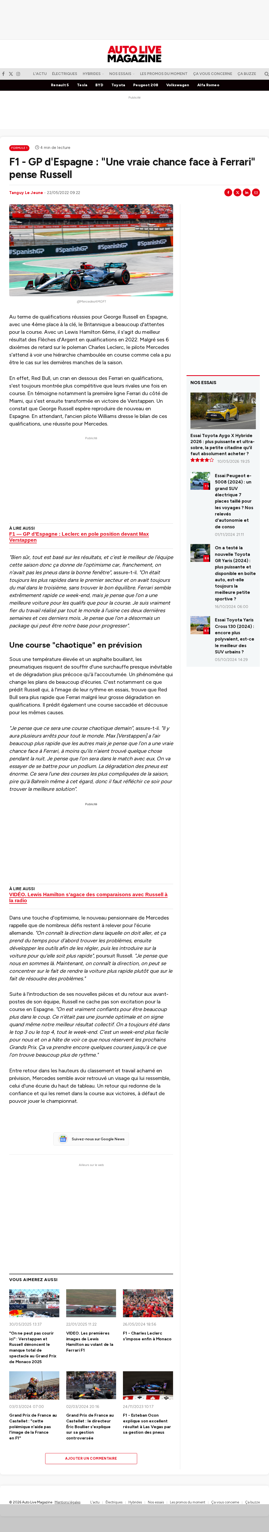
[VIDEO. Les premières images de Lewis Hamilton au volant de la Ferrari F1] (91, 1303)
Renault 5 (60, 85)
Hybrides (92, 74)
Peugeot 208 (145, 85)
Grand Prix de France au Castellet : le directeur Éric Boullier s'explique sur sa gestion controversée (90, 1426)
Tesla (82, 85)
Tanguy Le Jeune (26, 192)
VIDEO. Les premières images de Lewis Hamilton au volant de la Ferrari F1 (89, 1342)
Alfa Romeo (208, 85)
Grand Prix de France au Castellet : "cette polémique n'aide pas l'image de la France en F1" (33, 1426)
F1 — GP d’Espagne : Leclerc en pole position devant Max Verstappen (79, 537)
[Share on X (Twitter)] (237, 192)
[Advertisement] (134, 19)
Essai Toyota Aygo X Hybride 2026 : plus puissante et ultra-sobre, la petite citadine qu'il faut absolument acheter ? (222, 444)
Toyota (118, 85)
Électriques (64, 74)
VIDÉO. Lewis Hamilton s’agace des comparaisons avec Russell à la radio (88, 897)
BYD (99, 85)
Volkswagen (177, 85)
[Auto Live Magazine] (134, 54)
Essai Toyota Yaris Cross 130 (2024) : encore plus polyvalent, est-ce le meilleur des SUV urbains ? (234, 635)
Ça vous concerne (212, 74)
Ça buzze (246, 74)
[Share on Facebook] (228, 192)
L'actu (40, 74)
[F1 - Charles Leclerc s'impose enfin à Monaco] (148, 1303)
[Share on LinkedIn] (247, 192)
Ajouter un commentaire (91, 1458)
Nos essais (120, 74)
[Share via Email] (256, 192)
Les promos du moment (164, 74)
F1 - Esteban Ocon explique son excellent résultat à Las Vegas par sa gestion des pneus (147, 1424)
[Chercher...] (266, 74)
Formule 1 (19, 148)
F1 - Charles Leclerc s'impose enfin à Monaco (147, 1336)
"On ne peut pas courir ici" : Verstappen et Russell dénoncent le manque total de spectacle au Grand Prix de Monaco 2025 (32, 1347)
